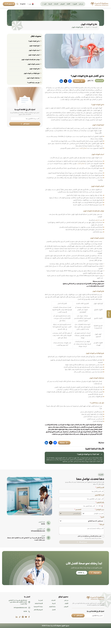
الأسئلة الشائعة (39, 603)
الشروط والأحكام (38, 609)
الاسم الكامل (100, 487)
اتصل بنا (41, 600)
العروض (62, 4)
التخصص (77, 509)
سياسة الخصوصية (38, 606)
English (22, 4)
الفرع (102, 517)
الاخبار (54, 609)
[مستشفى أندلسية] (99, 4)
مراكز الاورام (52, 606)
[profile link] (29, 617)
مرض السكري (99, 220)
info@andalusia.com (38, 531)
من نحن (81, 4)
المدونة (50, 4)
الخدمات (56, 4)
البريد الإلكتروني (99, 495)
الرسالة (101, 524)
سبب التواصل (99, 509)
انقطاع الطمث (83, 148)
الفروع (75, 4)
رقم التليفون (100, 502)
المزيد (45, 4)
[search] (17, 4)
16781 (43, 524)
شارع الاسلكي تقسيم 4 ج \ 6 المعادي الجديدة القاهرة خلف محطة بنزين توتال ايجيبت (26, 539)
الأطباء (68, 4)
